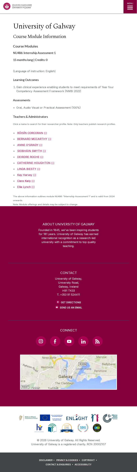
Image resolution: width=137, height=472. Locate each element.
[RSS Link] (97, 341)
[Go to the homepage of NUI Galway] (17, 7)
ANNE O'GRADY (27, 145)
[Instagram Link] (41, 341)
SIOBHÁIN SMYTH (29, 151)
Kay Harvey (24, 175)
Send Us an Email (71, 307)
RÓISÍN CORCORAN (30, 133)
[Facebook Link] (55, 341)
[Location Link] (68, 387)
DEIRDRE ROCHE (28, 157)
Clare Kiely (24, 181)
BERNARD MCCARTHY (32, 139)
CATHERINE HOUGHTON (33, 163)
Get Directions (71, 302)
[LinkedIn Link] (83, 341)
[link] (40, 418)
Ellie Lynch (24, 187)
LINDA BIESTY (26, 169)
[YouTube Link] (69, 341)
